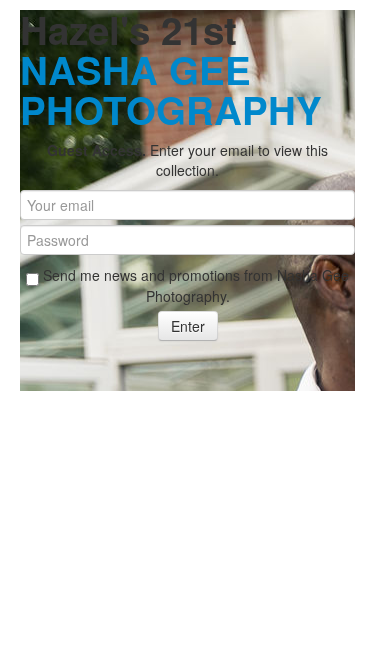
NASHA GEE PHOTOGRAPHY (171, 89)
